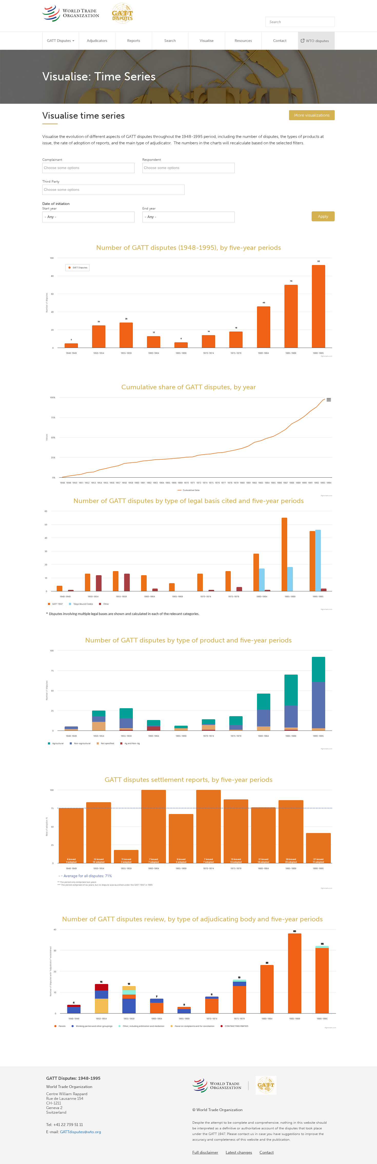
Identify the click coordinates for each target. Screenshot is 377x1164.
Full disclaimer (205, 1152)
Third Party (50, 181)
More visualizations (312, 115)
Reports (133, 41)
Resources (243, 41)
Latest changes (239, 1152)
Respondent (151, 160)
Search (170, 41)
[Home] (90, 13)
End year (149, 208)
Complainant (52, 160)
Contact (279, 41)
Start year (49, 208)
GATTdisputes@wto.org (80, 1132)
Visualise (207, 41)
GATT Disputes (59, 41)
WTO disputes (317, 41)
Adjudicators (97, 41)
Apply (323, 216)
